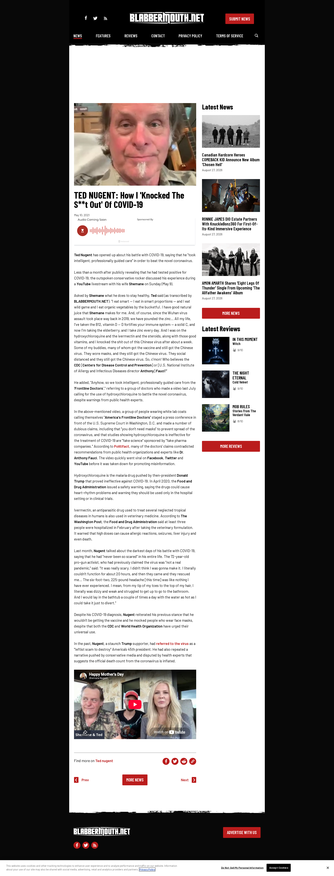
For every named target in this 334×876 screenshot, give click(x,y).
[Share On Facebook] (166, 761)
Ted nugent (104, 760)
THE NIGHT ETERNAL (241, 375)
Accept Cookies (278, 867)
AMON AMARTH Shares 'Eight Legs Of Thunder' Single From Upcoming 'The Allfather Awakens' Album (231, 287)
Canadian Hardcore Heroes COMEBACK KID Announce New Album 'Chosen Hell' (231, 159)
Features (103, 35)
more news (231, 313)
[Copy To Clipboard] (192, 761)
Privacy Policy (190, 35)
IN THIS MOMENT (245, 339)
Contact (158, 35)
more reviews (231, 446)
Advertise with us (242, 832)
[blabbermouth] (167, 22)
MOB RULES (241, 406)
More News (135, 779)
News (77, 35)
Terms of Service (229, 35)
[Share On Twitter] (174, 761)
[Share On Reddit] (183, 761)
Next (185, 780)
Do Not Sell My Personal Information (242, 867)
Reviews (130, 35)
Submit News (239, 18)
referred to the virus (172, 643)
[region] (167, 868)
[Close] (328, 867)
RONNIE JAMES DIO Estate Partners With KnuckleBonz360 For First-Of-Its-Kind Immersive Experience (230, 223)
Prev (85, 780)
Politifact (121, 446)
